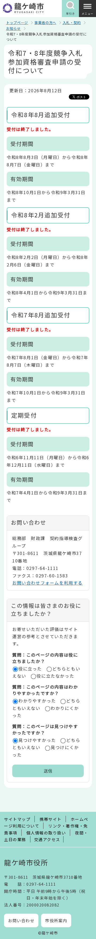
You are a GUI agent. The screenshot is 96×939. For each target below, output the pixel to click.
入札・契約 (72, 22)
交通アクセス (47, 839)
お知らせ (13, 28)
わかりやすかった (37, 700)
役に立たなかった (55, 676)
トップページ (17, 22)
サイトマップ (17, 819)
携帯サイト (50, 819)
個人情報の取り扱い (46, 833)
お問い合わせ (21, 920)
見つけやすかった (37, 740)
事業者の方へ (45, 22)
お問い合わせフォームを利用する (47, 583)
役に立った (30, 668)
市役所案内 (56, 920)
